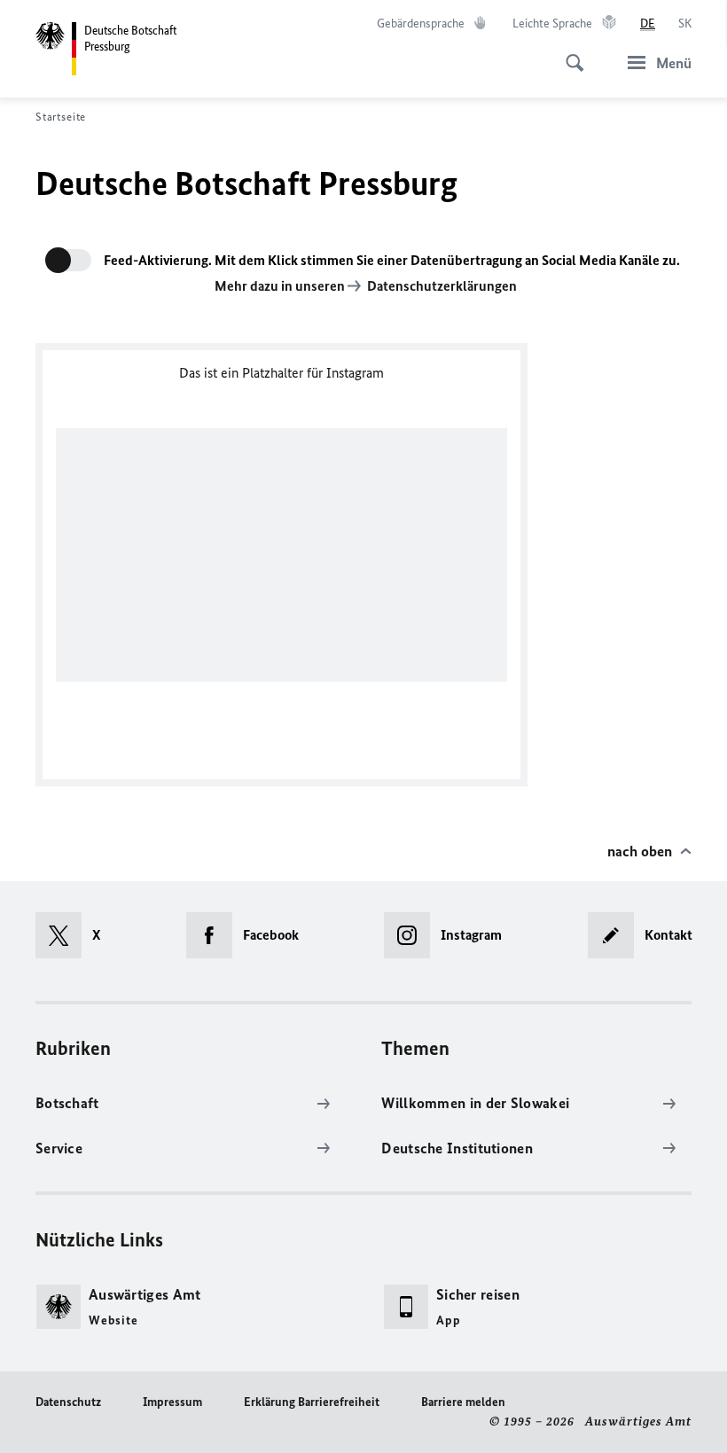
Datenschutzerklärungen (442, 285)
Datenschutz (68, 1402)
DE (647, 23)
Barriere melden (463, 1402)
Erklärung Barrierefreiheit (311, 1402)
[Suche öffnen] (569, 53)
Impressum (172, 1402)
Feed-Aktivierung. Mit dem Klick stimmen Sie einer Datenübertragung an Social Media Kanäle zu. (392, 260)
